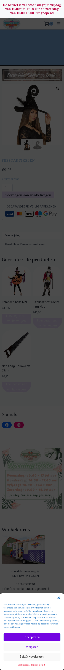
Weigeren (32, 646)
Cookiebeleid (24, 665)
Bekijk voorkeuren (32, 656)
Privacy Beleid (38, 665)
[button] (58, 598)
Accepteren (32, 637)
